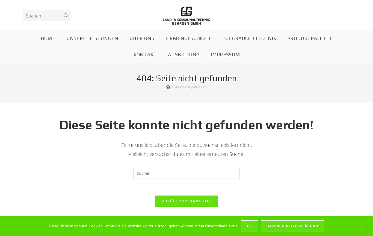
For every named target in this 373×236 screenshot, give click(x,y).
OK (249, 226)
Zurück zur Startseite (186, 201)
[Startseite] (168, 87)
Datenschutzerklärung (292, 226)
